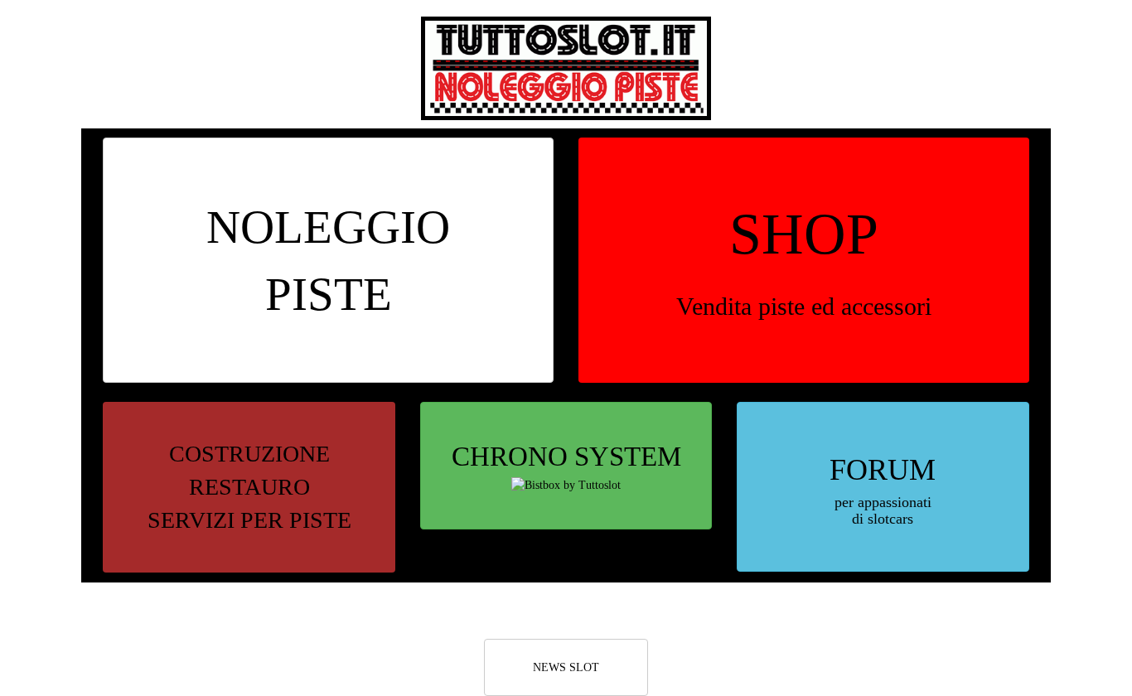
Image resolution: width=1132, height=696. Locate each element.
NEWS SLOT (566, 667)
